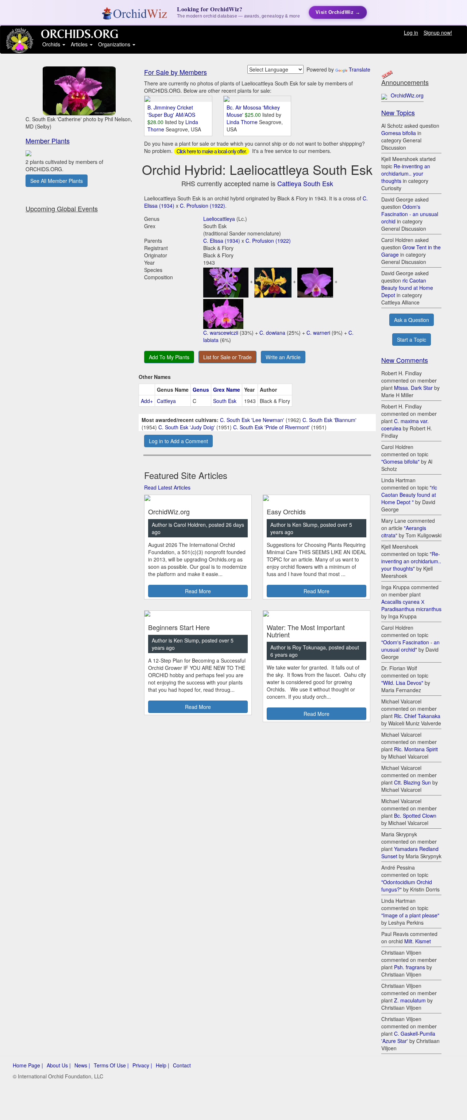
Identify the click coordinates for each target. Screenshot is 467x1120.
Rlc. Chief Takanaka (417, 716)
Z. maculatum (410, 1000)
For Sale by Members (175, 72)
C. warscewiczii (220, 332)
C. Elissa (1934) (221, 240)
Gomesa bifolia (398, 133)
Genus (201, 389)
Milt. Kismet (417, 941)
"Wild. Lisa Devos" (402, 682)
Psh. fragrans (409, 967)
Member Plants (48, 140)
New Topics (398, 112)
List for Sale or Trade (227, 357)
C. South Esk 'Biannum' (329, 419)
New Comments (404, 360)
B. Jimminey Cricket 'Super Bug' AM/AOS (171, 111)
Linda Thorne (243, 122)
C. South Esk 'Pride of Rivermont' (271, 427)
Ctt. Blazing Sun (412, 782)
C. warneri (318, 332)
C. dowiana (272, 332)
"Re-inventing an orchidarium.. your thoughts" (411, 561)
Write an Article (283, 357)
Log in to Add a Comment (178, 441)
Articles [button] (80, 44)
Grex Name (226, 389)
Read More (198, 591)
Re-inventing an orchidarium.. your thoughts (405, 173)
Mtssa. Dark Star (413, 387)
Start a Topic (411, 339)
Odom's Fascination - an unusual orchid (409, 214)
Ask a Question (411, 319)
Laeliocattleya (219, 218)
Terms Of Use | (111, 1065)
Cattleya (166, 400)
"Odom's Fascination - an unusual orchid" (410, 645)
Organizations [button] (115, 44)
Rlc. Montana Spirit (416, 749)
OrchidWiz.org (407, 95)
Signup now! (438, 32)
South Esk (224, 400)
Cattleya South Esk (305, 183)
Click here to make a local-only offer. (212, 151)
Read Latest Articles (167, 487)
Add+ (147, 400)
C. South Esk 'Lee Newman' (252, 419)
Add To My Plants (169, 357)
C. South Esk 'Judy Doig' (186, 427)
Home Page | (28, 1065)
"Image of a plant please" (410, 915)
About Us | (59, 1065)
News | (82, 1065)
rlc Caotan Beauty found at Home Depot (407, 288)
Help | (162, 1065)
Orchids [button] (52, 44)
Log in (411, 32)
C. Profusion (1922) (202, 205)
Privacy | (142, 1065)
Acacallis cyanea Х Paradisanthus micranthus (411, 605)
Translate (359, 69)
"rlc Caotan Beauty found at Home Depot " (409, 495)
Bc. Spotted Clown (415, 815)
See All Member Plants (56, 180)
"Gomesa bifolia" (400, 461)
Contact (182, 1065)
